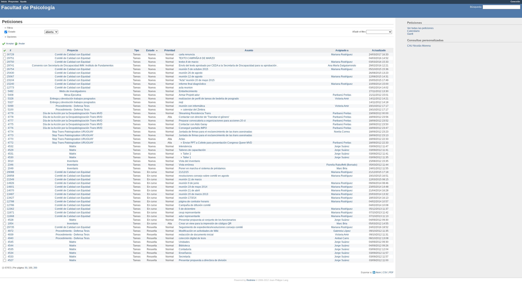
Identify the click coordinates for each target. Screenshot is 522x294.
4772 (10, 142)
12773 (10, 87)
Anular (22, 43)
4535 (10, 249)
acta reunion (186, 87)
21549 (10, 179)
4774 (10, 131)
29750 (10, 61)
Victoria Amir (342, 98)
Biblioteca (184, 245)
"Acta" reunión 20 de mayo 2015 (197, 80)
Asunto (249, 50)
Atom (378, 272)
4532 (10, 146)
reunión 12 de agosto (190, 76)
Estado (11, 31)
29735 (10, 227)
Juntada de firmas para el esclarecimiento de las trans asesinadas (215, 131)
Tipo (136, 50)
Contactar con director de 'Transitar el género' (204, 117)
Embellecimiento (188, 91)
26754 (10, 69)
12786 (10, 205)
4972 (10, 230)
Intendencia (185, 146)
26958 (10, 175)
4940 (10, 238)
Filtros (10, 28)
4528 (10, 219)
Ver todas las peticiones (420, 28)
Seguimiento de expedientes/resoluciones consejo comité (211, 227)
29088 (10, 172)
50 (26, 267)
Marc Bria (342, 168)
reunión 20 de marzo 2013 (193, 194)
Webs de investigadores (72, 91)
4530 (10, 157)
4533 (10, 256)
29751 (10, 58)
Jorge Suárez (341, 146)
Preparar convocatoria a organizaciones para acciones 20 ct (212, 120)
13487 (10, 194)
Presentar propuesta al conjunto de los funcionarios (207, 219)
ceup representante (189, 212)
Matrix (72, 146)
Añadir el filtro (359, 31)
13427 (10, 197)
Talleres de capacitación (192, 150)
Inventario (72, 161)
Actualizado (379, 50)
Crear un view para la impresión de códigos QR (205, 223)
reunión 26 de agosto (190, 72)
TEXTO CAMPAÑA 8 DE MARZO (197, 58)
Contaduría (185, 249)
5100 (10, 109)
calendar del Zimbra (194, 109)
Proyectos (13, 1)
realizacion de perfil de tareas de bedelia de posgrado (209, 98)
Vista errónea (186, 164)
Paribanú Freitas (342, 95)
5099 (10, 106)
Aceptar (10, 43)
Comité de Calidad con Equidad (72, 54)
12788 (10, 201)
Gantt (410, 33)
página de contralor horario (194, 201)
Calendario (413, 31)
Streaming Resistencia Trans (195, 113)
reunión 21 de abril (189, 190)
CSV (385, 272)
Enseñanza (185, 253)
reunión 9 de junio (189, 183)
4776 (10, 128)
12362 (10, 208)
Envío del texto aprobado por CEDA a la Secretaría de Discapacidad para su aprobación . (228, 65)
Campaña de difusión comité (195, 205)
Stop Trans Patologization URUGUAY (72, 131)
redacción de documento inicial (196, 234)
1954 (10, 223)
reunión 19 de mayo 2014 (193, 186)
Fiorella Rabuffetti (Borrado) (341, 164)
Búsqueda (475, 7)
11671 (10, 212)
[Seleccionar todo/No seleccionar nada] (4, 50)
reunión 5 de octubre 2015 (193, 69)
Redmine (251, 280)
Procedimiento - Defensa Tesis (73, 106)
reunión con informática (192, 106)
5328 (10, 98)
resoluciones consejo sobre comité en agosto (204, 175)
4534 (10, 253)
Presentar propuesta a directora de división (203, 260)
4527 (10, 260)
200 (35, 267)
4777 (10, 120)
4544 (10, 245)
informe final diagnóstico (192, 83)
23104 (10, 80)
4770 (10, 139)
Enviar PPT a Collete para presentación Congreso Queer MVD (217, 142)
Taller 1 (187, 157)
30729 (10, 54)
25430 (10, 72)
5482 (10, 91)
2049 (10, 168)
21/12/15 (184, 172)
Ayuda (23, 1)
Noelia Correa (342, 131)
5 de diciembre (187, 208)
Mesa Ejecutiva (72, 95)
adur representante (189, 216)
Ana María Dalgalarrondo (342, 65)
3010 (10, 161)
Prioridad (169, 50)
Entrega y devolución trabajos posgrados (72, 98)
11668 (10, 216)
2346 (10, 164)
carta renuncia (187, 54)
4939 (10, 234)
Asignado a (341, 50)
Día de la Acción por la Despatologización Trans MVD (72, 113)
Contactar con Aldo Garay (193, 124)
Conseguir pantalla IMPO (193, 128)
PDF (391, 272)
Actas (182, 139)
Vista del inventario (189, 161)
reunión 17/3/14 (187, 197)
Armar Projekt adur (189, 95)
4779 (10, 113)
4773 (10, 135)
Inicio (4, 1)
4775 (10, 124)
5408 (10, 95)
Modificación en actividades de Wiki (198, 230)
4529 (10, 150)
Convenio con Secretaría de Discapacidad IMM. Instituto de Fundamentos (72, 65)
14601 (10, 186)
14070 (10, 190)
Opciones (12, 37)
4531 (10, 153)
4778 (10, 117)
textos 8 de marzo (188, 61)
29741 (10, 65)
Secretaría (184, 256)
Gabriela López (342, 230)
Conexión (515, 1)
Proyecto (72, 50)
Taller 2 (187, 153)
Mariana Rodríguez (342, 54)
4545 (10, 242)
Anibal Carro (342, 238)
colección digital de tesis (192, 238)
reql (181, 102)
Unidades (184, 242)
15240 (10, 83)
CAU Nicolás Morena (419, 45)
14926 (10, 183)
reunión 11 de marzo (190, 179)
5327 (10, 102)
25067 (10, 76)
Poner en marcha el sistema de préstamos (202, 168)
